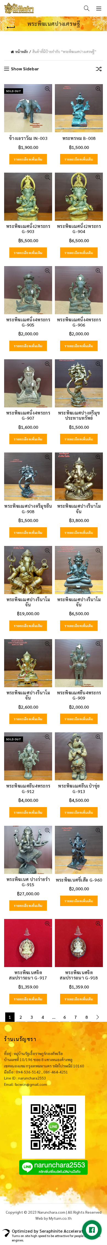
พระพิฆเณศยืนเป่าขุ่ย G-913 (79, 788)
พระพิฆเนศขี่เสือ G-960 (79, 879)
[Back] (11, 27)
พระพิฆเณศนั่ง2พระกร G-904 (79, 228)
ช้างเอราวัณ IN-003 (28, 138)
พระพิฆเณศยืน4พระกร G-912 (28, 788)
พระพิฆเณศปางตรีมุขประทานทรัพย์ (79, 415)
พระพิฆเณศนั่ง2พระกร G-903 (28, 228)
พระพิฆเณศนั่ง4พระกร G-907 (28, 415)
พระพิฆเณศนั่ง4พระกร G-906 (79, 322)
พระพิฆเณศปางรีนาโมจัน (79, 508)
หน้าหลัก (21, 51)
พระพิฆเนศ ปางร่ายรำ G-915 (28, 882)
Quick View (47, 89)
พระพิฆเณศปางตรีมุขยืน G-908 (28, 508)
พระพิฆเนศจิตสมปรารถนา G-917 (28, 975)
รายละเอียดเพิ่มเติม (28, 159)
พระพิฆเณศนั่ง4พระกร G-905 (28, 322)
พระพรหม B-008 (79, 138)
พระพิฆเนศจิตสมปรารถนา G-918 (79, 975)
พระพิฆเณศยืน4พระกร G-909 (79, 695)
